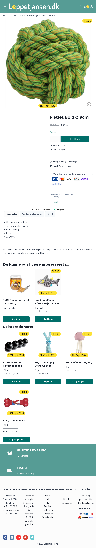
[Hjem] (4, 15)
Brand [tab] (50, 214)
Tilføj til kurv (75, 139)
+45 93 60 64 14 (10, 506)
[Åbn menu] (5, 6)
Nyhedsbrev (29, 524)
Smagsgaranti (29, 502)
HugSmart (39, 308)
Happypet (54, 202)
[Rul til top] (89, 545)
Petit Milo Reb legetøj (79, 362)
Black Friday (48, 510)
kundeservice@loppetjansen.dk (16, 510)
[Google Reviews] (25, 537)
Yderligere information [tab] (32, 214)
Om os (48, 495)
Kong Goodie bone (14, 420)
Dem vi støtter (48, 517)
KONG (5, 370)
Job (48, 499)
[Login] (91, 6)
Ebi (67, 367)
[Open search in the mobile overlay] (81, 6)
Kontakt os (29, 495)
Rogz (37, 370)
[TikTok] (32, 537)
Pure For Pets (9, 308)
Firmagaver (48, 513)
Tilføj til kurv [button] (16, 319)
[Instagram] (12, 537)
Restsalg (56, 197)
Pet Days (48, 506)
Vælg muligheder (79, 381)
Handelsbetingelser (86, 502)
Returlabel (29, 513)
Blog (48, 502)
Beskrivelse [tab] (11, 214)
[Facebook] (5, 537)
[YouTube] (18, 537)
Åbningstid (29, 499)
